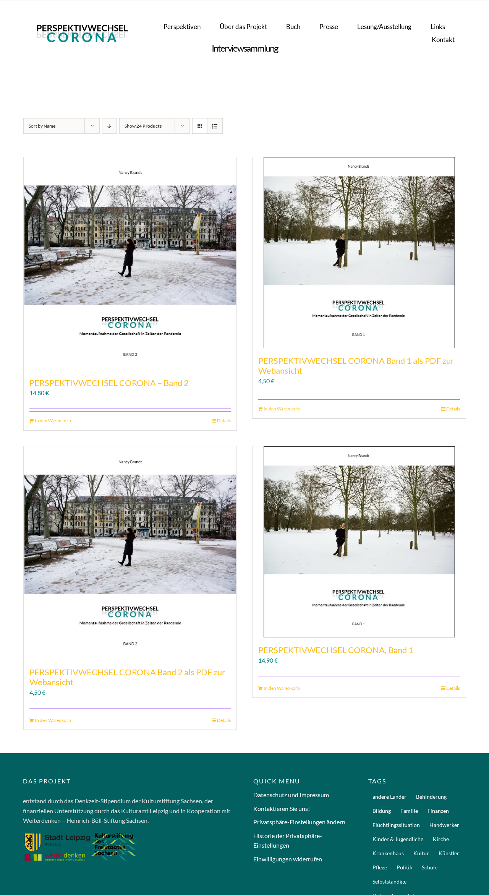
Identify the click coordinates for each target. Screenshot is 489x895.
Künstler (449, 853)
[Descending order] (109, 126)
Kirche (441, 839)
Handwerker (444, 825)
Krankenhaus (388, 853)
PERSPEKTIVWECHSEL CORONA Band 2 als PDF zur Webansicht (127, 677)
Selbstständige (389, 881)
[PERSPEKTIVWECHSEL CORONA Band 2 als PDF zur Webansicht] (130, 553)
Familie (409, 810)
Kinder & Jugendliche (397, 839)
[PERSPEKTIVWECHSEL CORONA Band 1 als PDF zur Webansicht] (359, 252)
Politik (404, 867)
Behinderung (431, 796)
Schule (429, 867)
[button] (302, 822)
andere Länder (389, 796)
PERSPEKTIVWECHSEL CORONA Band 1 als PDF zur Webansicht (356, 365)
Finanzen (438, 810)
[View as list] (214, 125)
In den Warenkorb (53, 420)
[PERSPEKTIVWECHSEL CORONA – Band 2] (130, 263)
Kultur (421, 853)
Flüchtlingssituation (396, 825)
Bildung (381, 810)
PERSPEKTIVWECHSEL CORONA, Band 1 (335, 650)
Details (224, 420)
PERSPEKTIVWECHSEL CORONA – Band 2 (109, 383)
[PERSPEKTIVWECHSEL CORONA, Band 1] (359, 541)
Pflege (379, 867)
